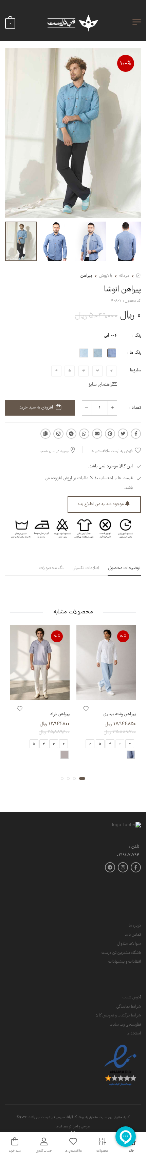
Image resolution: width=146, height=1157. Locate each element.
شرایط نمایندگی (128, 1007)
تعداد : (135, 408)
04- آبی (110, 336)
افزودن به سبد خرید (36, 407)
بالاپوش (105, 276)
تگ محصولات (51, 568)
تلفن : (134, 847)
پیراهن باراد (60, 714)
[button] (82, 778)
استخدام (134, 1034)
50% (123, 636)
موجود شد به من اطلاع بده (101, 504)
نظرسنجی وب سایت (125, 1025)
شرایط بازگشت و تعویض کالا (118, 1015)
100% (125, 63)
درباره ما (135, 926)
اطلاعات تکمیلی (86, 568)
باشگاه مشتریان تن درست (121, 953)
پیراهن (86, 276)
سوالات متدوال (129, 944)
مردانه (124, 276)
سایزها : (134, 370)
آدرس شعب (132, 997)
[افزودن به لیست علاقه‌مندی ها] (86, 709)
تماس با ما (133, 935)
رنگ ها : (134, 353)
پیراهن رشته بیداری (120, 714)
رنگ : (136, 336)
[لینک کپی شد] (45, 434)
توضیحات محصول (124, 568)
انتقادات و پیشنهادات (124, 962)
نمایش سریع (106, 693)
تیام (59, 1126)
